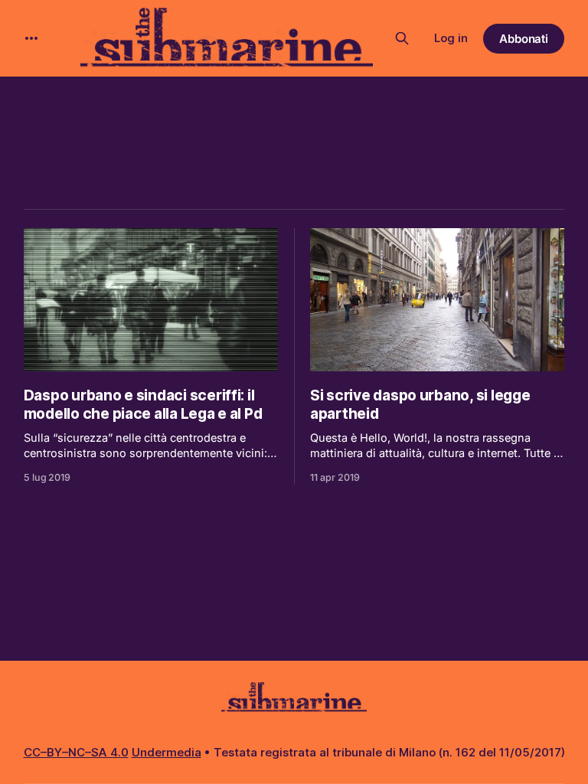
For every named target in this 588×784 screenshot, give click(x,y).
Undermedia (166, 752)
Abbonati (524, 38)
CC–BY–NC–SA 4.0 (76, 752)
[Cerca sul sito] (402, 38)
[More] (31, 38)
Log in (451, 38)
